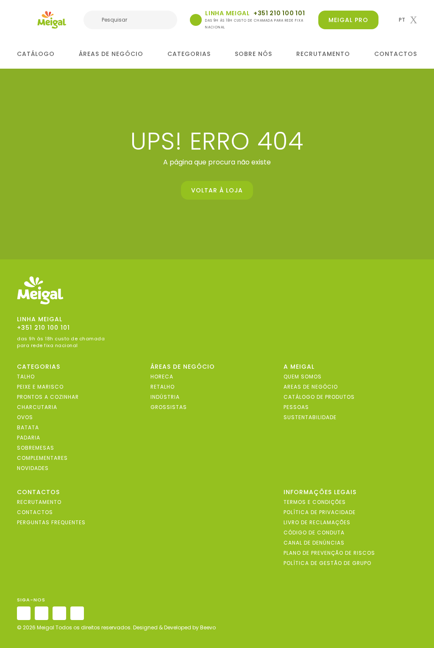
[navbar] (22, 20)
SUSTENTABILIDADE (310, 417)
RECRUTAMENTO (323, 54)
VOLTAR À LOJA (217, 190)
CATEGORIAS (189, 54)
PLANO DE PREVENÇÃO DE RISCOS (329, 552)
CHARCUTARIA (37, 407)
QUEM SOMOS (303, 376)
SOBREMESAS (35, 447)
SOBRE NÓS (253, 54)
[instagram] (24, 613)
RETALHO (162, 386)
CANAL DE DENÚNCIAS (314, 542)
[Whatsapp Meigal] (196, 20)
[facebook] (41, 613)
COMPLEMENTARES (42, 458)
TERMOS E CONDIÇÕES (315, 502)
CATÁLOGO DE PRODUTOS (319, 396)
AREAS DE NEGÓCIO (311, 386)
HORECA (161, 376)
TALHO (26, 376)
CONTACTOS (395, 54)
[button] (408, 20)
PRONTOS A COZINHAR (48, 396)
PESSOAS (296, 407)
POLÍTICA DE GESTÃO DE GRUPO (327, 563)
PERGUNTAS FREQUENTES (51, 522)
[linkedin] (59, 613)
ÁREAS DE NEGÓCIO (111, 54)
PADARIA (28, 437)
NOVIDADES (33, 468)
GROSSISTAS (168, 407)
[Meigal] (52, 20)
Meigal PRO (348, 20)
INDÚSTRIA (165, 396)
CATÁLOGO (36, 54)
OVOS (25, 417)
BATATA (28, 427)
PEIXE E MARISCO (40, 386)
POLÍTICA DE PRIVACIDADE (320, 512)
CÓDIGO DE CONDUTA (314, 532)
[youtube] (77, 613)
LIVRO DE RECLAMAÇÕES (317, 522)
